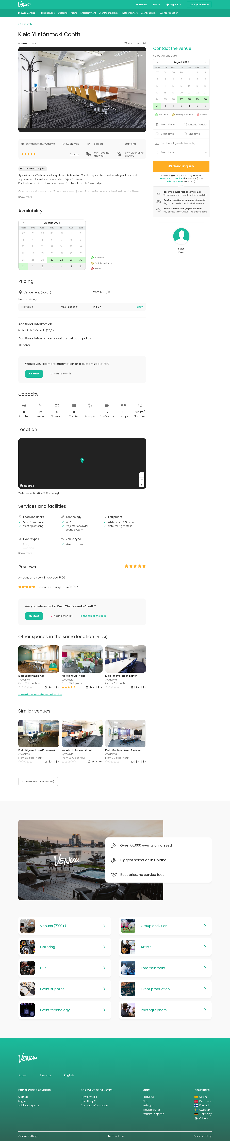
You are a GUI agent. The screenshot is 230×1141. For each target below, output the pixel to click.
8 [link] (71, 239)
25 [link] (32, 259)
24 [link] (23, 259)
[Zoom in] (141, 474)
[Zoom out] (141, 479)
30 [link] (52, 233)
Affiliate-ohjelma (153, 1114)
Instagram (149, 1105)
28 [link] (32, 233)
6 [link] (52, 239)
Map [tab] (34, 43)
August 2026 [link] (52, 222)
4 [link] (33, 239)
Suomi (22, 1075)
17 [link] (23, 253)
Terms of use (116, 1136)
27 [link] (23, 233)
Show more (25, 197)
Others (203, 1118)
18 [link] (33, 253)
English (173, 4)
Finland (204, 1105)
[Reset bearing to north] (141, 484)
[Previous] (67, 659)
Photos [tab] (22, 43)
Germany (205, 1114)
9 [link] (80, 239)
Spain (203, 1097)
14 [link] (61, 246)
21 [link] (62, 253)
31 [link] (62, 233)
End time (194, 134)
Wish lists (141, 4)
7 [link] (61, 239)
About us (148, 1097)
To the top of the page (93, 616)
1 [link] (71, 233)
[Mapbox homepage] (26, 486)
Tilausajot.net (151, 1110)
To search (25, 24)
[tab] (82, 307)
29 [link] (42, 233)
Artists (74, 12)
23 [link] (80, 253)
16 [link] (81, 246)
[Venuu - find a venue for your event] (24, 4)
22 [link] (71, 253)
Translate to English (34, 168)
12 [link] (42, 246)
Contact (34, 373)
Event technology (108, 12)
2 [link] (80, 233)
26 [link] (42, 259)
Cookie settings (28, 1136)
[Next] (97, 659)
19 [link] (42, 253)
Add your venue (199, 4)
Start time (167, 134)
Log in (156, 4)
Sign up (23, 1097)
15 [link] (71, 246)
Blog (145, 1101)
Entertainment (88, 12)
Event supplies (149, 12)
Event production (169, 12)
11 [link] (33, 246)
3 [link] (23, 239)
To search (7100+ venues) (39, 781)
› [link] (80, 222)
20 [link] (52, 253)
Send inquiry (183, 166)
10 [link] (23, 246)
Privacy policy (203, 1136)
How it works (89, 1097)
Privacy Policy (174, 181)
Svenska (45, 1075)
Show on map (70, 143)
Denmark (205, 1101)
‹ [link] (23, 222)
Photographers (129, 12)
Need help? (88, 1101)
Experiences (48, 12)
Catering (63, 12)
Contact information (94, 1105)
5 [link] (42, 239)
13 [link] (52, 246)
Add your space (28, 1105)
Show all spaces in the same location (40, 694)
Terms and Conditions (172, 178)
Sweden (204, 1110)
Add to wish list (137, 43)
